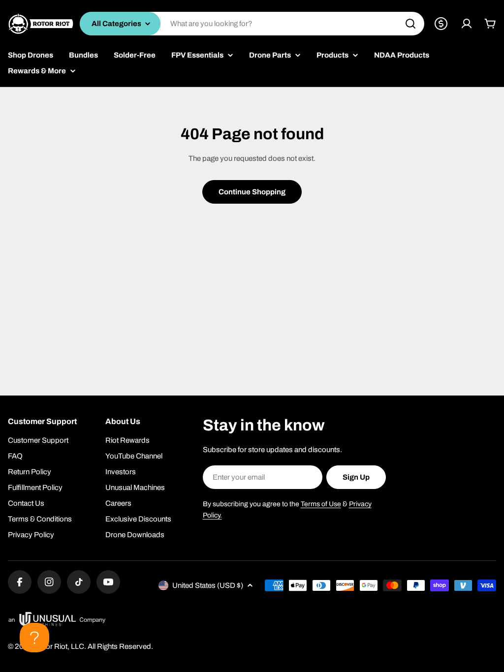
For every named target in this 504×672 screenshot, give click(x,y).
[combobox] (252, 23)
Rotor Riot (50, 646)
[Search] (410, 24)
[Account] (466, 24)
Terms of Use (321, 504)
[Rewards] (441, 23)
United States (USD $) (207, 585)
